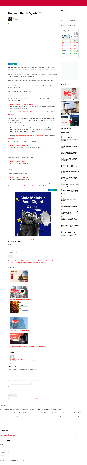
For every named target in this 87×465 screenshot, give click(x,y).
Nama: (9, 244)
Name (9, 382)
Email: (9, 249)
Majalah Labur (13, 3)
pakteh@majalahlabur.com (9, 435)
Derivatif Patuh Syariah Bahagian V (19, 177)
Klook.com (32, 239)
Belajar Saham (31, 2)
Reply (11, 363)
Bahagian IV (11, 154)
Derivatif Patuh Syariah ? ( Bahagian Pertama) (21, 104)
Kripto (59, 2)
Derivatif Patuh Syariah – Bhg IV (18, 161)
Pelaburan (38, 2)
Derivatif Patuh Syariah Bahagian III (19, 145)
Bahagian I (11, 95)
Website (9, 390)
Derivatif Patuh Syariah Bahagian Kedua (20, 125)
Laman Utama (23, 2)
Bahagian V (11, 169)
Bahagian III (11, 138)
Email (9, 386)
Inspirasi (51, 2)
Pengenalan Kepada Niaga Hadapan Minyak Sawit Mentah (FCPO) (30, 185)
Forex (56, 2)
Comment (10, 380)
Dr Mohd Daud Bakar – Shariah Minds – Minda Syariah (29, 111)
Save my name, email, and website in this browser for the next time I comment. (25, 393)
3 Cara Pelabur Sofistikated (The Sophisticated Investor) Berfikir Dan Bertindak (31, 260)
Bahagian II (11, 114)
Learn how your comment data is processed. (34, 398)
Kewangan (45, 2)
